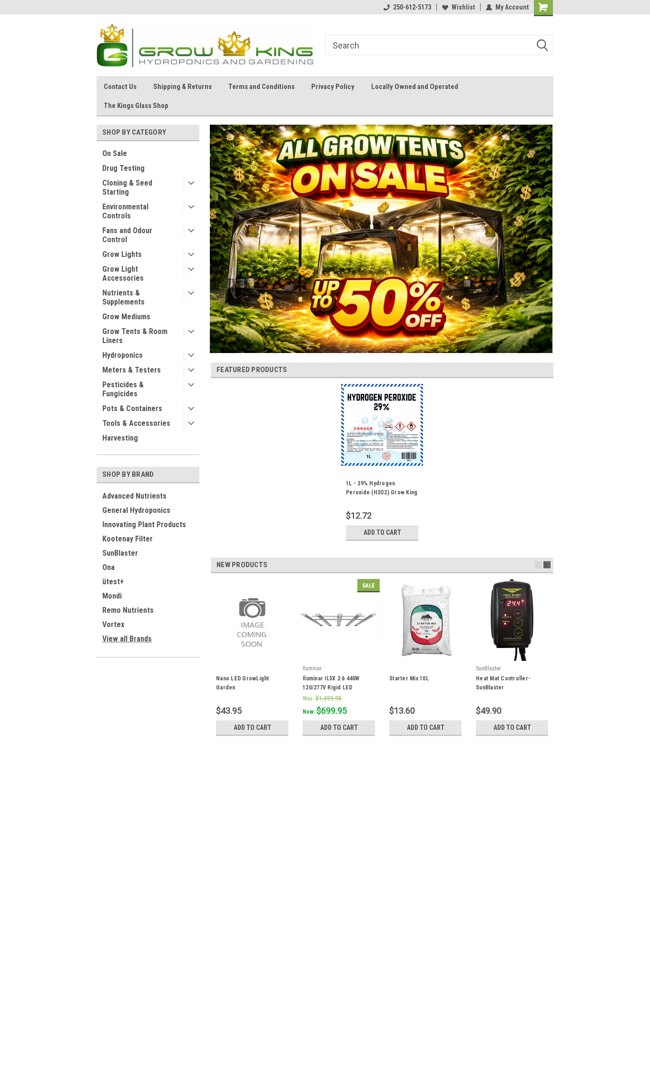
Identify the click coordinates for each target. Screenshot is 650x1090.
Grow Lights (122, 254)
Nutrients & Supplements (123, 297)
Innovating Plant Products (144, 524)
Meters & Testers (131, 369)
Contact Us (120, 86)
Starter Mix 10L (409, 678)
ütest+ (113, 581)
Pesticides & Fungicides (123, 389)
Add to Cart (382, 532)
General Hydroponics (136, 510)
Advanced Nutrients (134, 496)
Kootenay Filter (127, 538)
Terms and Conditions (261, 86)
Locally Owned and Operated (414, 86)
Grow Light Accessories (123, 274)
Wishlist (463, 7)
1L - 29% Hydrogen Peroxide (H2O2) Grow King (381, 488)
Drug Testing (123, 168)
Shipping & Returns (182, 86)
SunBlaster (120, 553)
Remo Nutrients (128, 610)
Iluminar (312, 668)
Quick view (339, 654)
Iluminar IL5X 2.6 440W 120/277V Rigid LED (331, 683)
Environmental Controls (125, 211)
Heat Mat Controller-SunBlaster (503, 683)
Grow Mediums (126, 316)
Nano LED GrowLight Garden (242, 683)
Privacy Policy (333, 86)
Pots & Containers (132, 408)
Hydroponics (122, 355)
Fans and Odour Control (127, 235)
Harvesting (120, 437)
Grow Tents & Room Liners (134, 336)
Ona (108, 567)
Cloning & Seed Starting (127, 187)
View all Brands (127, 638)
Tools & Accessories (136, 423)
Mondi (112, 595)
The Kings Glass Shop (136, 105)
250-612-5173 (412, 7)
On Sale (114, 153)
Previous (538, 564)
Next (547, 564)
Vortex (113, 624)
